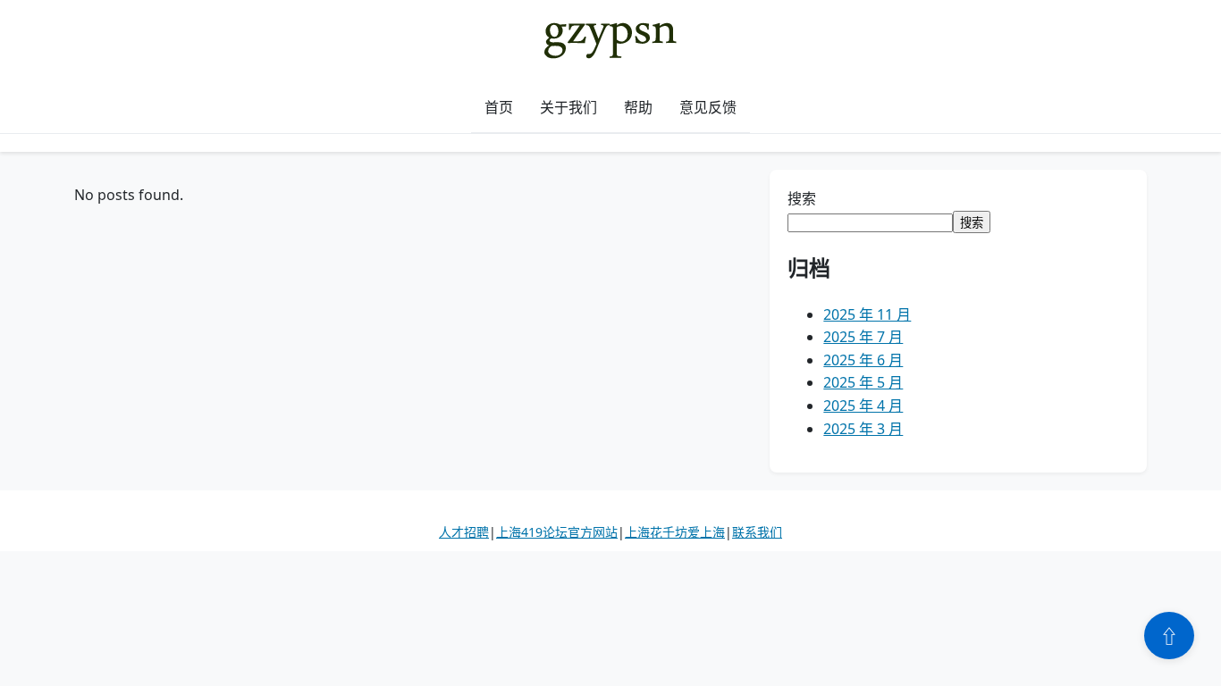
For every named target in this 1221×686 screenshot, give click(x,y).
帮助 (638, 107)
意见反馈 (708, 107)
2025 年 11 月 (867, 314)
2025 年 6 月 (863, 360)
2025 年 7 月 (863, 337)
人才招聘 (464, 531)
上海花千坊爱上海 (675, 531)
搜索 (801, 198)
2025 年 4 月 (863, 405)
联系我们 (757, 531)
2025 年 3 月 (863, 429)
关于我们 (568, 107)
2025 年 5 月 (863, 382)
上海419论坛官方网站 (557, 531)
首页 (498, 107)
